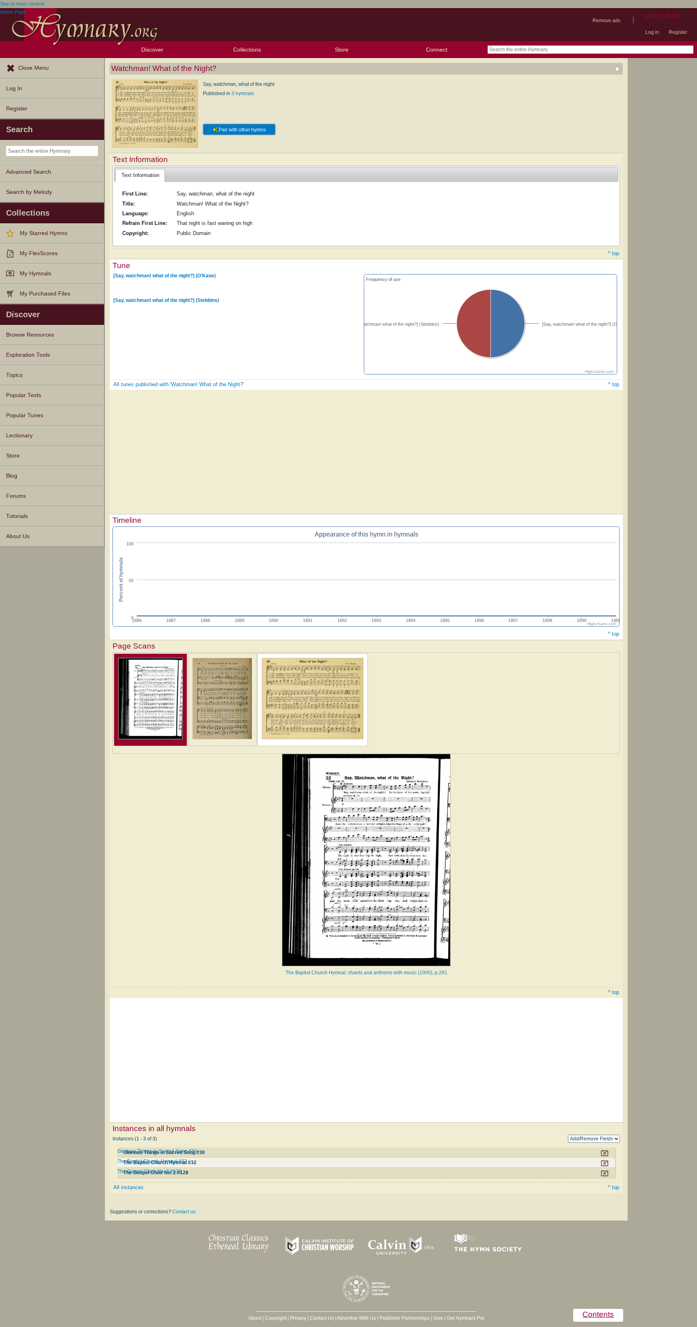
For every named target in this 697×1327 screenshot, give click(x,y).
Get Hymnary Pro (465, 1318)
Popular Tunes (24, 415)
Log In (14, 88)
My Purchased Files (45, 294)
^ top (613, 253)
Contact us (184, 1212)
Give (438, 1318)
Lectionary (19, 436)
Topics (14, 375)
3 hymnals (243, 93)
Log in (652, 32)
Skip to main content (22, 4)
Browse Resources (30, 335)
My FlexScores (39, 253)
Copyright (275, 1318)
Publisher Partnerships (405, 1318)
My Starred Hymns (43, 233)
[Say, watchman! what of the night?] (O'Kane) (164, 276)
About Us (17, 536)
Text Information (140, 175)
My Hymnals (35, 273)
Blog (11, 476)
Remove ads (606, 20)
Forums (16, 496)
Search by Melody (29, 192)
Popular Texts (23, 395)
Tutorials (17, 516)
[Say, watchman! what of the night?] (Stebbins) (166, 300)
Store (341, 49)
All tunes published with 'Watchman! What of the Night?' (178, 384)
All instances (128, 1187)
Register (678, 32)
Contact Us (322, 1318)
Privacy (298, 1318)
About (254, 1318)
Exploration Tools (28, 355)
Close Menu (33, 68)
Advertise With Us (356, 1318)
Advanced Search (28, 172)
